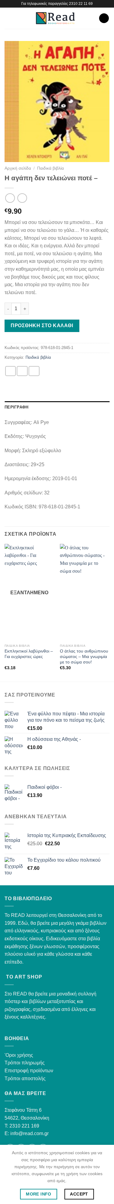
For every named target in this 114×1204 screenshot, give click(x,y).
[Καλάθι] (104, 18)
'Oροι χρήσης (19, 1055)
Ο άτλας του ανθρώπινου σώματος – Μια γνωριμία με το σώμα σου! (84, 656)
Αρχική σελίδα (18, 168)
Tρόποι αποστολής (25, 1078)
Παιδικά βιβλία (50, 168)
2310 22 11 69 (81, 4)
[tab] (57, 407)
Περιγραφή (16, 407)
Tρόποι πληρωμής (25, 1062)
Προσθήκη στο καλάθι (42, 325)
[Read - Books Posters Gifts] (55, 18)
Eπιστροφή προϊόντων (29, 1070)
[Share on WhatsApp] (10, 371)
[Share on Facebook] (22, 371)
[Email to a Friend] (34, 371)
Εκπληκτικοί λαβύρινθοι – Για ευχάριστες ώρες (29, 654)
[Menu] (8, 18)
